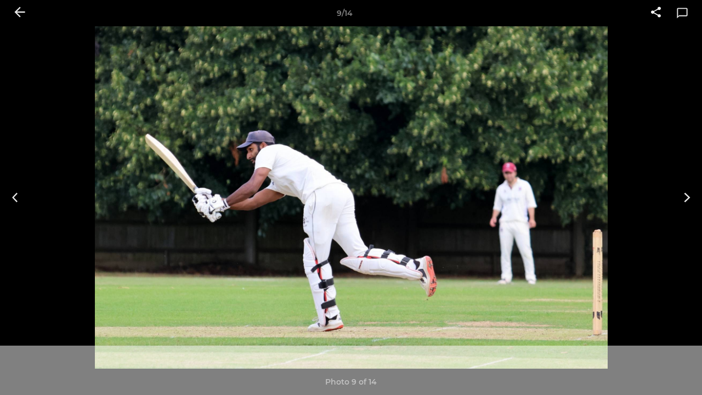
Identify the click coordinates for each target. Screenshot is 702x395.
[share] (656, 13)
